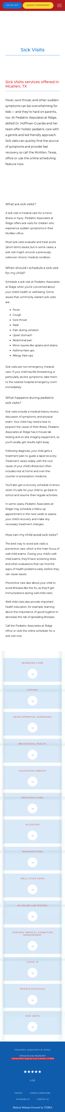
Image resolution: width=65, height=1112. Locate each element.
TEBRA (48, 1107)
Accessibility (23, 1099)
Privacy (19, 1093)
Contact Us (43, 1099)
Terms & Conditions (40, 1093)
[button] (59, 5)
